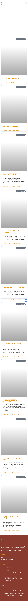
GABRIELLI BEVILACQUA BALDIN (14, 287)
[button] (26, 3)
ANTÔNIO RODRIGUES (10, 126)
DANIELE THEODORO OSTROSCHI (10, 401)
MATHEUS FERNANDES (11, 78)
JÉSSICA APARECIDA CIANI (12, 174)
